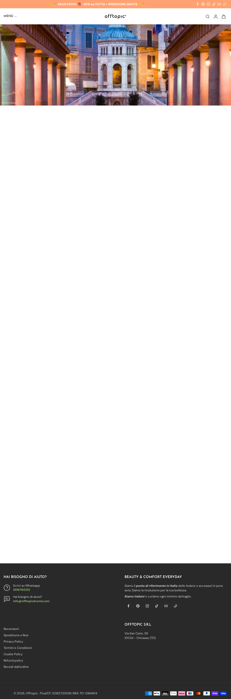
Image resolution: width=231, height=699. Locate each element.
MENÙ (8, 16)
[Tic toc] (214, 4)
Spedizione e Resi (16, 635)
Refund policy (13, 660)
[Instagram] (208, 4)
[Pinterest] (203, 4)
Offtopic (32, 693)
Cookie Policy (13, 654)
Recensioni (11, 629)
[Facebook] (197, 4)
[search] (208, 16)
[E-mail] (219, 4)
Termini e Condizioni (18, 648)
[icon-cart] (223, 16)
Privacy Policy (13, 641)
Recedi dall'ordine (16, 667)
